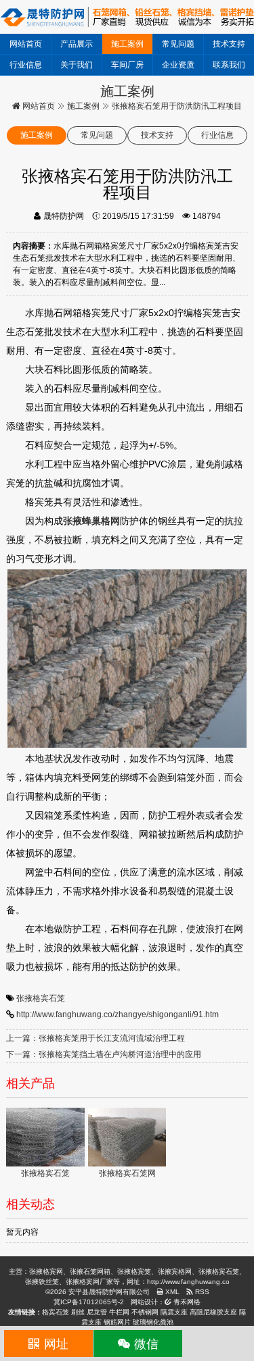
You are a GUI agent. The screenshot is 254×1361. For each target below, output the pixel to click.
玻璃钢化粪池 (153, 1322)
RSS (201, 1291)
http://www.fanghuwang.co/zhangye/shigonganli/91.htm (117, 1014)
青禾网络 (185, 1302)
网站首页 (25, 44)
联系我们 (229, 65)
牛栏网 (119, 1312)
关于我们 (76, 65)
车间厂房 (127, 65)
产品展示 (76, 44)
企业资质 (178, 65)
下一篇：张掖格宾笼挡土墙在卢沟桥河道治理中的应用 (103, 1054)
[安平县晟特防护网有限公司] (127, 16)
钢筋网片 (117, 1322)
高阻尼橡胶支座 (213, 1312)
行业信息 (25, 65)
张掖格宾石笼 (40, 998)
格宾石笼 (55, 1312)
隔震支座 (174, 1312)
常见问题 (178, 44)
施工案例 (127, 44)
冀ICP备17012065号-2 (89, 1302)
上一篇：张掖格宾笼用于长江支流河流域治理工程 (95, 1038)
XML (171, 1291)
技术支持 (229, 44)
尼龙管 (97, 1312)
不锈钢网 (144, 1312)
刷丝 (78, 1312)
